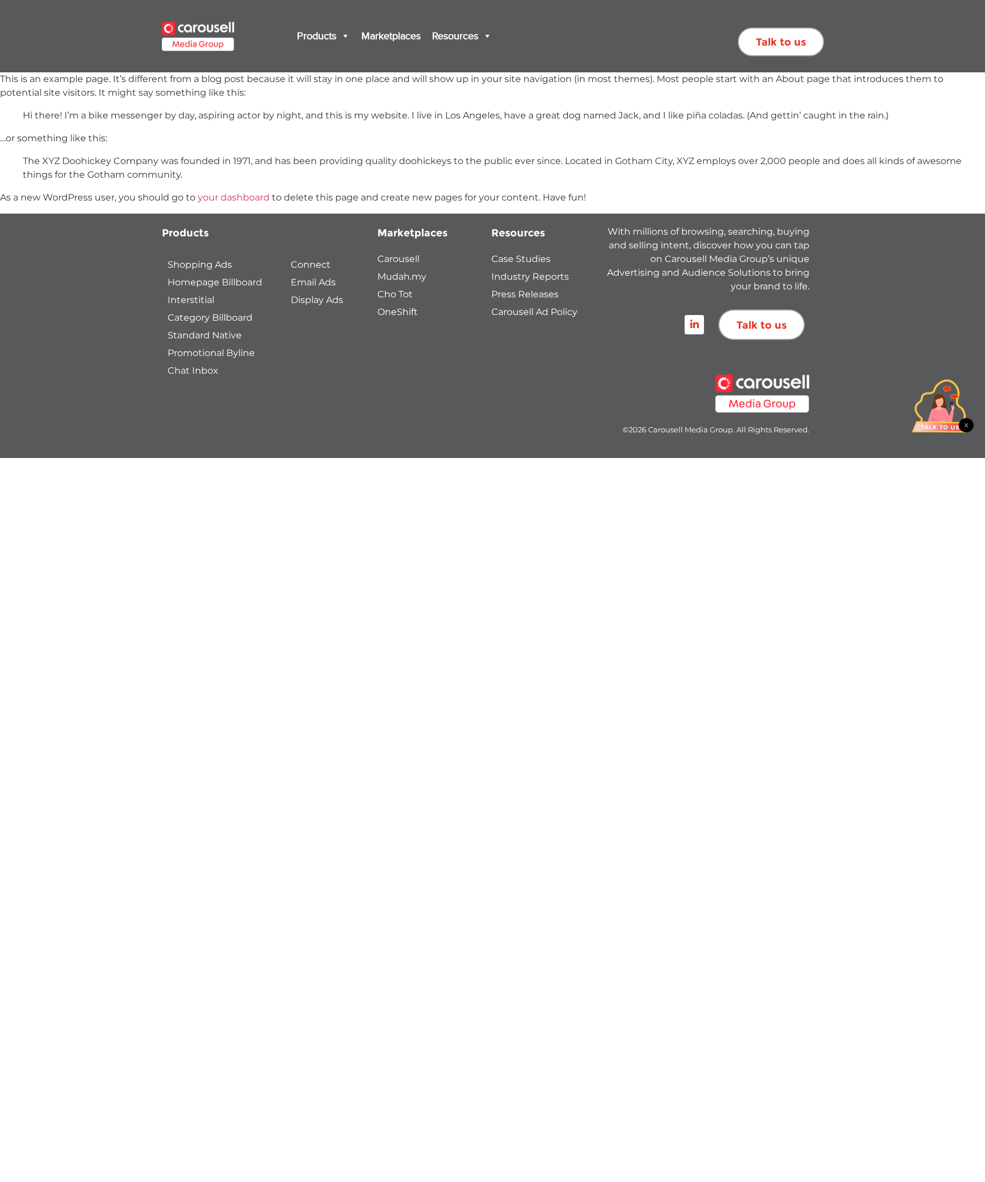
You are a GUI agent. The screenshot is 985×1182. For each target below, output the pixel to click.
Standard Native (205, 335)
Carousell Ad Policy (534, 311)
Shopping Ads (200, 264)
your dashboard (234, 197)
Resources (455, 36)
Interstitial (191, 300)
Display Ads (317, 300)
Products (316, 36)
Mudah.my (401, 276)
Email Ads (313, 282)
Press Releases (525, 294)
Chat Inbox (193, 370)
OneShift (397, 311)
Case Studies (521, 258)
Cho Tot (395, 294)
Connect (311, 264)
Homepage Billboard (215, 282)
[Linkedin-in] (694, 324)
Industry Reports (530, 276)
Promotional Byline (211, 352)
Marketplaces (391, 36)
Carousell (398, 258)
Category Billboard (210, 317)
